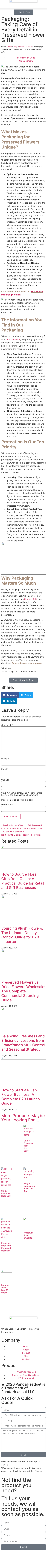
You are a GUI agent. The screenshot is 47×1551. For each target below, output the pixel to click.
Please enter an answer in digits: (17, 800)
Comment (7, 725)
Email (4, 769)
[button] (23, 9)
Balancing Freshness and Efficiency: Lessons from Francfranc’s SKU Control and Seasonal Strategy (23, 1043)
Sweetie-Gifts (13, 339)
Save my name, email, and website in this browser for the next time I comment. (21, 794)
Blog (15, 47)
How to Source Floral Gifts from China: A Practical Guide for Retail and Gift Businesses (22, 881)
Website (5, 780)
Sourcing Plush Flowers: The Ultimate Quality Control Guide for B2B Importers (22, 935)
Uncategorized (25, 47)
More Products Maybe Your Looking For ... (23, 1117)
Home (9, 47)
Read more (30, 1153)
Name (5, 759)
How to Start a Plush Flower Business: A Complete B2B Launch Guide (20, 1097)
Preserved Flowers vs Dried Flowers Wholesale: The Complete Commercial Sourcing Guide (23, 991)
